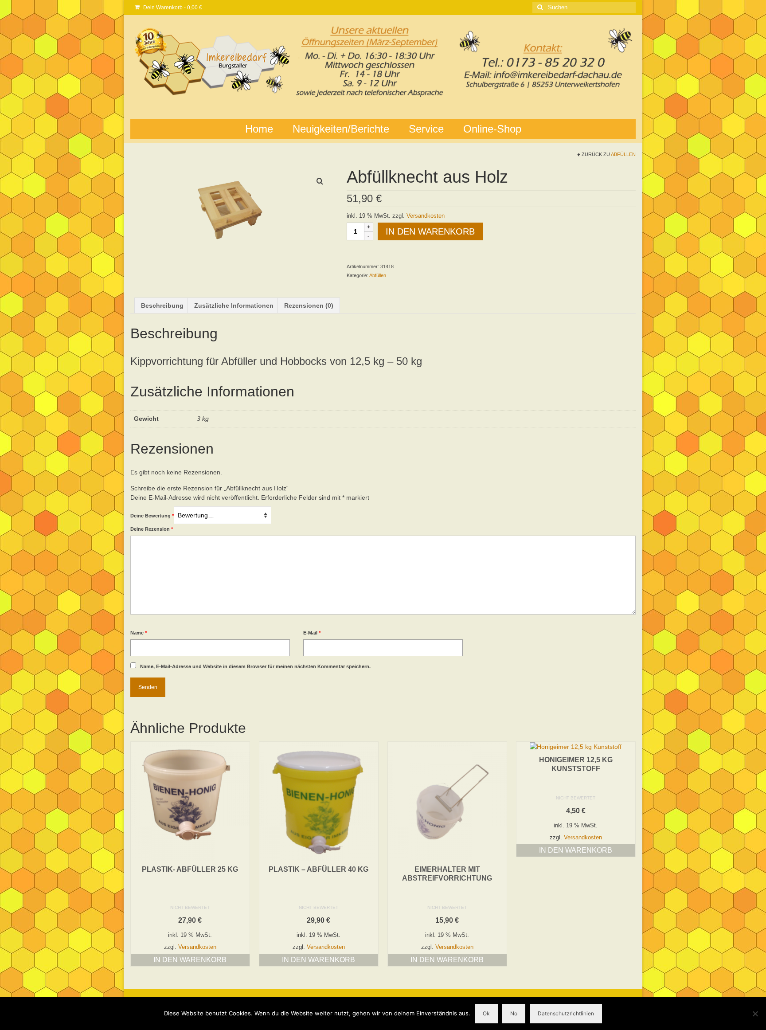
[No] (754, 1013)
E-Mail (311, 632)
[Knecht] (231, 209)
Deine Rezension (151, 529)
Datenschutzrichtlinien (566, 1013)
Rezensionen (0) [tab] (308, 305)
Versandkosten (425, 216)
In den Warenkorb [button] (190, 959)
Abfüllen (623, 154)
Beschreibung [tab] (162, 305)
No (513, 1013)
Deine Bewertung (152, 515)
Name (138, 632)
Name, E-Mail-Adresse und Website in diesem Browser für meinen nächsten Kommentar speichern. (255, 666)
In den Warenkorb (430, 231)
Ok (486, 1013)
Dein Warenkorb (172, 7)
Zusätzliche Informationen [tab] (234, 305)
